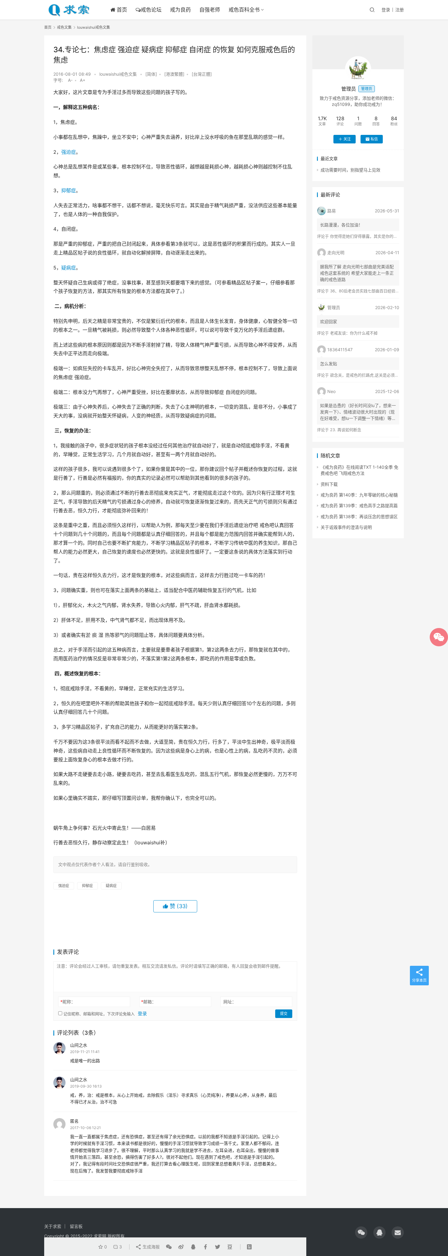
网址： (229, 1001)
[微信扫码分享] (168, 1247)
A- (70, 80)
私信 (374, 139)
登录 (386, 9)
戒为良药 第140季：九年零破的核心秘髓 (359, 494)
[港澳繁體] (174, 74)
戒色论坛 (151, 10)
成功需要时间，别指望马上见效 (350, 169)
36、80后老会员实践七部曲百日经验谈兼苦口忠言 (374, 290)
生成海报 (150, 1246)
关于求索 (52, 1226)
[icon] (361, 1232)
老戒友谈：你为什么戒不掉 (354, 332)
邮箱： (148, 1001)
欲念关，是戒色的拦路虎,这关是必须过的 (366, 375)
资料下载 (329, 484)
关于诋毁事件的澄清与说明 (346, 527)
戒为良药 (180, 10)
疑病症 (68, 268)
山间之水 (78, 1045)
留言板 (76, 1226)
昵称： (67, 1001)
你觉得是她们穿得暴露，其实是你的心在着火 (369, 236)
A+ (82, 80)
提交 (283, 1013)
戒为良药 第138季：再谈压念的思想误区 (359, 516)
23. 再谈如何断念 (345, 429)
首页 (121, 10)
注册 (399, 9)
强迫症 (68, 152)
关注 (347, 139)
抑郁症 (68, 190)
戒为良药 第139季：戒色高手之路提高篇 (359, 505)
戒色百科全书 (244, 10)
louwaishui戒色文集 (118, 74)
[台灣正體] (202, 74)
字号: (60, 80)
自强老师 (209, 10)
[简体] (151, 74)
